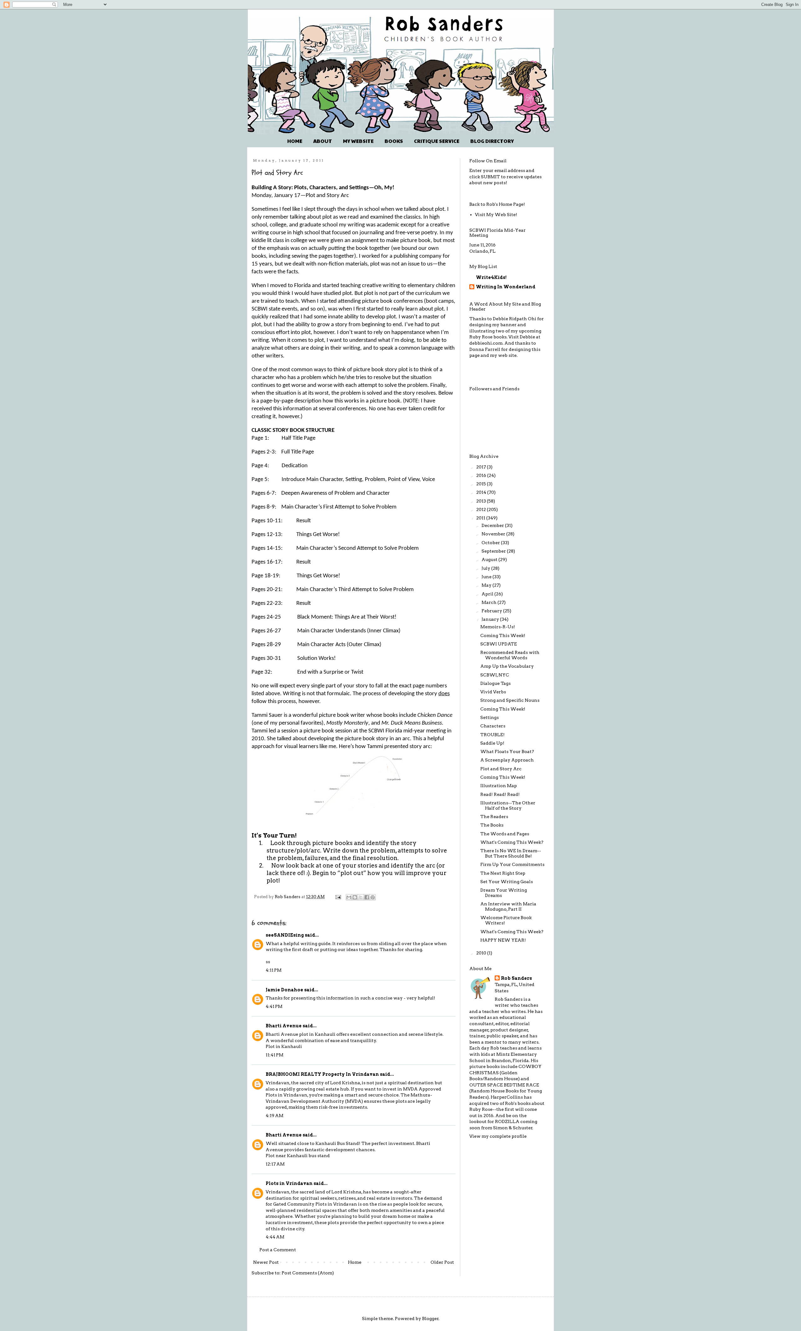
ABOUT (322, 140)
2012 (481, 509)
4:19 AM (274, 1115)
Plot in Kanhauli (284, 1046)
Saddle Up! (492, 743)
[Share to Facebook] (367, 897)
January (491, 619)
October (491, 542)
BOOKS (394, 140)
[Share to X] (361, 897)
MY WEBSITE (358, 140)
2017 (481, 466)
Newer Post (266, 1262)
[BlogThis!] (355, 897)
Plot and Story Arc (501, 768)
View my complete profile (498, 1136)
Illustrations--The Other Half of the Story (507, 805)
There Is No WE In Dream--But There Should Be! (510, 853)
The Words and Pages (504, 833)
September (494, 551)
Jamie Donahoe (284, 989)
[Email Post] (338, 896)
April (488, 593)
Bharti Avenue (284, 1025)
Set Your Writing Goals (506, 881)
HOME (294, 140)
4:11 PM (274, 970)
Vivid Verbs (493, 691)
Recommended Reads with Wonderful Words (509, 655)
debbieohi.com (486, 343)
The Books (491, 824)
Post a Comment (277, 1249)
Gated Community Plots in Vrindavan (315, 1204)
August (490, 559)
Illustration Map (498, 785)
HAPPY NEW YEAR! (503, 940)
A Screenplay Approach (507, 759)
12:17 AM (275, 1164)
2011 (481, 517)
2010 (481, 952)
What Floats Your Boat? (507, 751)
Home (354, 1262)
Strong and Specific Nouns (509, 700)
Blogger (430, 1318)
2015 (481, 483)
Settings (489, 717)
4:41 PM (274, 1006)
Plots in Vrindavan (289, 1183)
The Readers (494, 816)
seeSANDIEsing (285, 935)
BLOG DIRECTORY (492, 140)
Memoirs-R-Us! (497, 626)
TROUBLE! (492, 734)
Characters (492, 725)
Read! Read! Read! (500, 794)
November (494, 533)
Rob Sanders (516, 978)
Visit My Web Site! (496, 214)
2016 (481, 475)
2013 (481, 501)
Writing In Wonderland (505, 286)
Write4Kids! (491, 277)
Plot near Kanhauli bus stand (298, 1155)
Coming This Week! (502, 635)
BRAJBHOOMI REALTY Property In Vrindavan (322, 1074)
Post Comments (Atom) (308, 1272)
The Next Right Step (502, 873)
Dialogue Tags (495, 683)
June (487, 576)
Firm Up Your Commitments (512, 864)
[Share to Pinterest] (373, 897)
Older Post (442, 1262)
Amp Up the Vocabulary (507, 666)
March (489, 602)
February (492, 610)
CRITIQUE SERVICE (436, 140)
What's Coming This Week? (511, 842)
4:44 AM (275, 1236)
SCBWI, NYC (494, 674)
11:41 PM (274, 1054)
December (493, 525)
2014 (481, 492)
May (487, 585)
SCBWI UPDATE (498, 643)
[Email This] (349, 897)
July (486, 568)
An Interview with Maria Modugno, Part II (508, 906)
